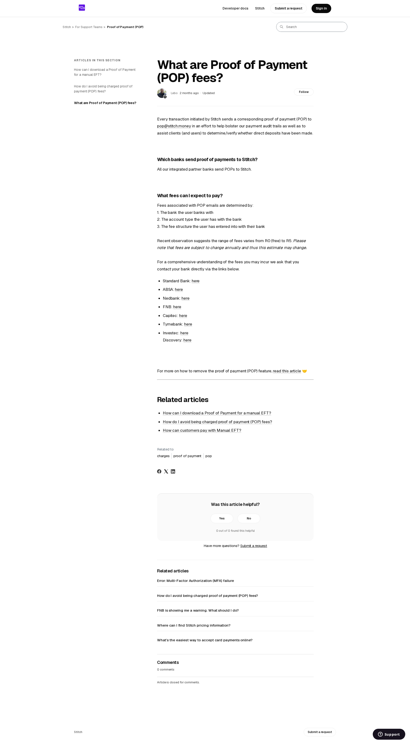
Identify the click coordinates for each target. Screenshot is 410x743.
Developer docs (235, 8)
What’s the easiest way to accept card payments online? (204, 640)
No (249, 518)
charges (163, 456)
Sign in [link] (321, 8)
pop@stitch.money (174, 126)
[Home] (82, 8)
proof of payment (187, 456)
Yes (222, 518)
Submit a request (288, 8)
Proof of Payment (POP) (125, 27)
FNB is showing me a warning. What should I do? (198, 610)
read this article (287, 371)
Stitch (260, 8)
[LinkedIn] (173, 471)
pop (208, 456)
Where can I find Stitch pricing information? (193, 625)
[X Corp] (166, 471)
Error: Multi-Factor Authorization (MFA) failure (195, 580)
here (196, 280)
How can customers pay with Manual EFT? (202, 430)
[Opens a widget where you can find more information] (389, 735)
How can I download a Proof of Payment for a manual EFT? (104, 72)
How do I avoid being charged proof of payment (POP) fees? (103, 88)
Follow (304, 92)
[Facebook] (159, 471)
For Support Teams (88, 27)
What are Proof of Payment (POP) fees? (105, 103)
